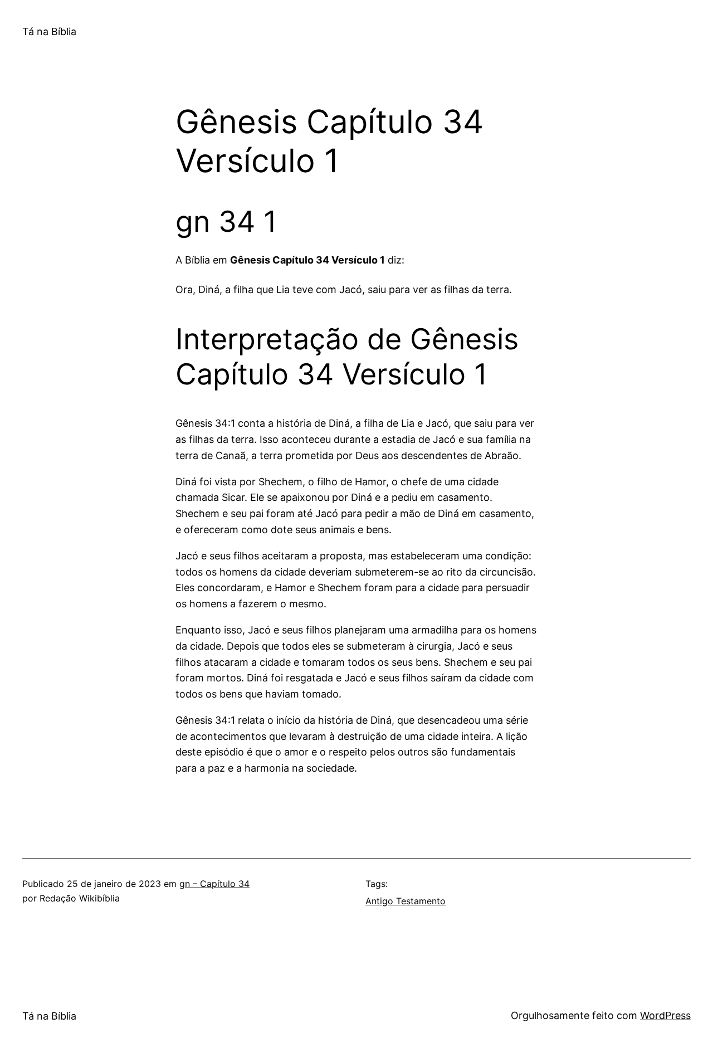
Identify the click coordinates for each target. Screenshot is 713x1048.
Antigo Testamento (405, 900)
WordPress (665, 1015)
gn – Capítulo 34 (214, 883)
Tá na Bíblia (49, 31)
